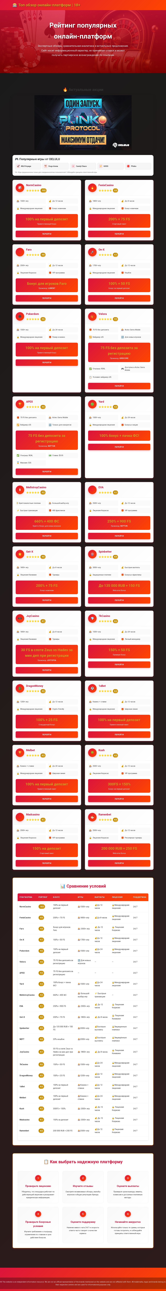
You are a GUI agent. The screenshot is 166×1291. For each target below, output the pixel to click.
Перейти (46, 234)
